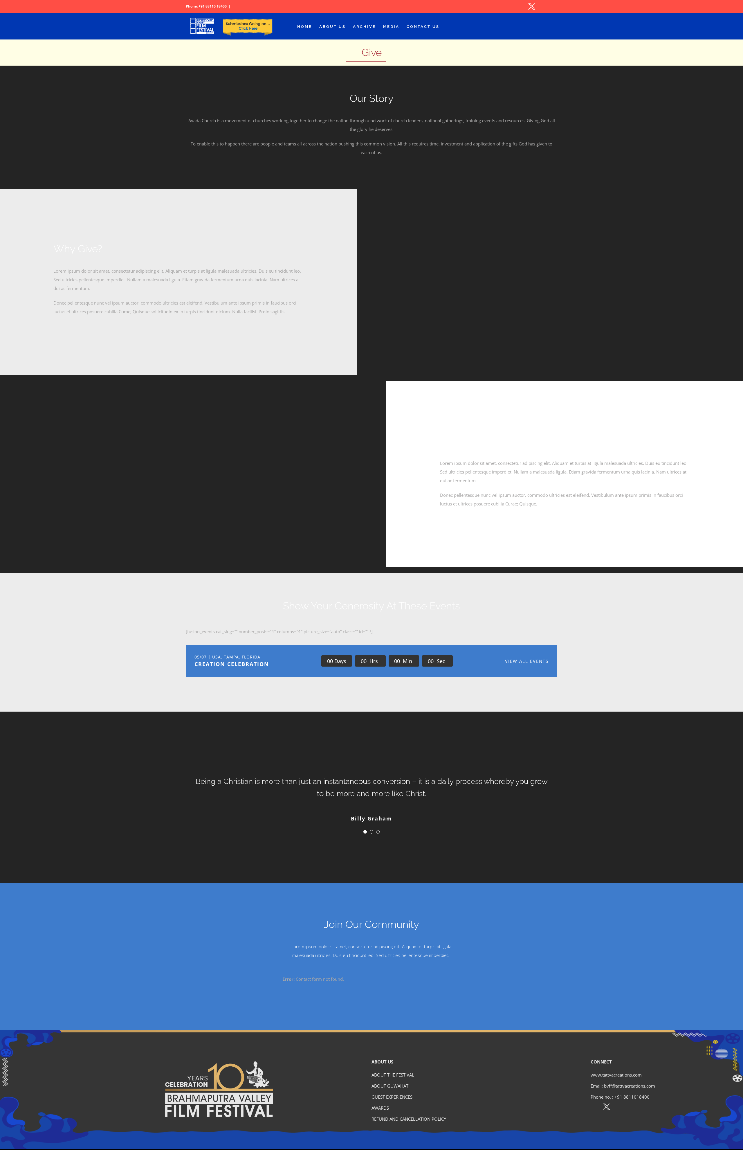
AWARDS (380, 1108)
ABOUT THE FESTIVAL (393, 1075)
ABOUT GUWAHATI (391, 1086)
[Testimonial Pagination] (365, 832)
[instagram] (619, 1108)
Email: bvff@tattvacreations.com (623, 1086)
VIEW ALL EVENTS (527, 661)
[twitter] (606, 1108)
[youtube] (631, 1108)
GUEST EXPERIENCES (392, 1097)
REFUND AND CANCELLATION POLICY (409, 1119)
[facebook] (594, 1108)
